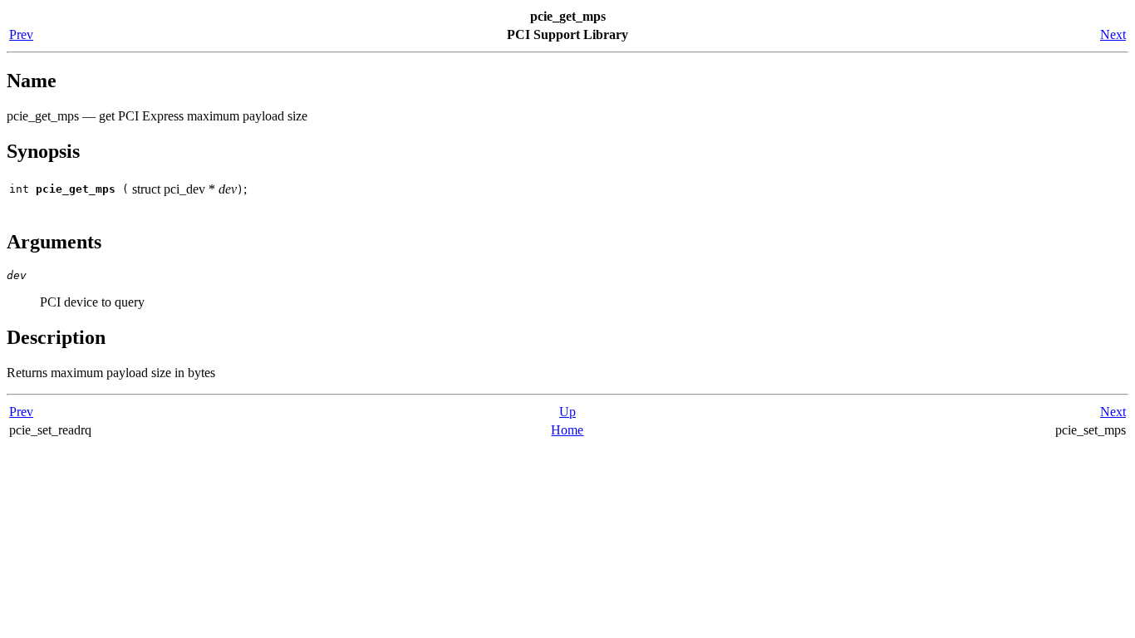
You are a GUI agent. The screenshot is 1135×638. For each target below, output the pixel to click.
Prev (21, 34)
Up (567, 412)
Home (567, 430)
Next (1113, 34)
